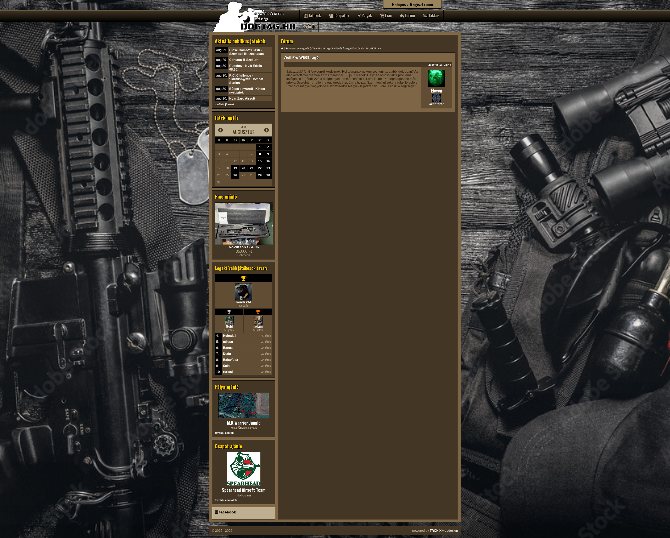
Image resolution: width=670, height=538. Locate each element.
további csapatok (226, 500)
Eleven (436, 90)
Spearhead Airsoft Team (243, 490)
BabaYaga (230, 360)
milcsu (228, 342)
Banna (228, 348)
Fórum (409, 15)
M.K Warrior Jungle (243, 423)
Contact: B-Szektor (243, 60)
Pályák (366, 15)
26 (235, 175)
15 (260, 161)
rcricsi (228, 372)
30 (268, 175)
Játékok (314, 15)
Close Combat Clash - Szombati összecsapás (246, 52)
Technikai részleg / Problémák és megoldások (335, 48)
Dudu (227, 354)
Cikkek (433, 15)
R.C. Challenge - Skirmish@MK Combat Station (246, 79)
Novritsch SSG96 (244, 247)
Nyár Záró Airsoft (242, 98)
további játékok (224, 104)
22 (260, 168)
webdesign (444, 531)
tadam (258, 326)
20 (243, 168)
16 (268, 161)
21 (252, 168)
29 (260, 175)
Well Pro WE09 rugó (371, 48)
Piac (388, 15)
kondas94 (243, 302)
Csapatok (341, 15)
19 (235, 168)
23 (268, 168)
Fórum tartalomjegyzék (297, 48)
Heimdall (229, 336)
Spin (226, 366)
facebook (227, 512)
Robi (229, 326)
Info (310, 26)
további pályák (224, 432)
